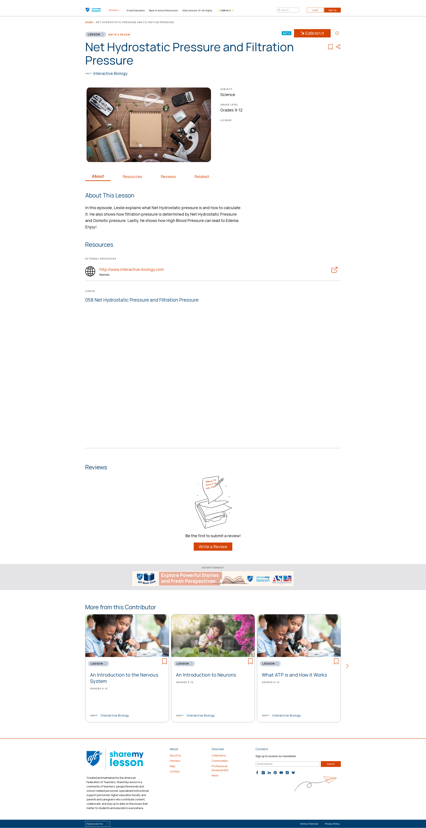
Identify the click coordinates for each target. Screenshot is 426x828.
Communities (220, 761)
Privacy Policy (332, 823)
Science (227, 94)
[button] (348, 666)
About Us (175, 755)
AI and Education (136, 10)
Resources (132, 176)
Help (172, 766)
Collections (219, 755)
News (215, 775)
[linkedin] (269, 772)
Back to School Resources (163, 10)
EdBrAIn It (314, 33)
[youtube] (281, 772)
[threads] (287, 772)
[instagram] (263, 772)
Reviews (168, 176)
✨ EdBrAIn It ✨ (225, 10)
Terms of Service (309, 823)
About (98, 176)
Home (89, 22)
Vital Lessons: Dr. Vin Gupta (197, 10)
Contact (175, 771)
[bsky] (293, 772)
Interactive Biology (110, 73)
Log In (315, 10)
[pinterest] (275, 772)
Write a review (119, 34)
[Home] (93, 10)
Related (202, 176)
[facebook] (257, 772)
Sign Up (332, 10)
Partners (175, 761)
